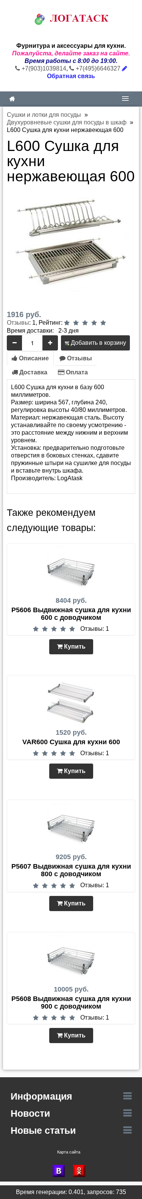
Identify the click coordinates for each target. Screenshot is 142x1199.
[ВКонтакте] (61, 1171)
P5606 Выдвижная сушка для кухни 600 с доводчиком (71, 613)
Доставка (32, 372)
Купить (74, 646)
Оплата (76, 372)
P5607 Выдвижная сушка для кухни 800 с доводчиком (71, 870)
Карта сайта (68, 1152)
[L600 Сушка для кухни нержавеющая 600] (71, 241)
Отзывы (18, 322)
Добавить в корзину (97, 342)
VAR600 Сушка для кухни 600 (71, 742)
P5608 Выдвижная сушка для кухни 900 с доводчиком (71, 1002)
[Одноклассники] (81, 1171)
